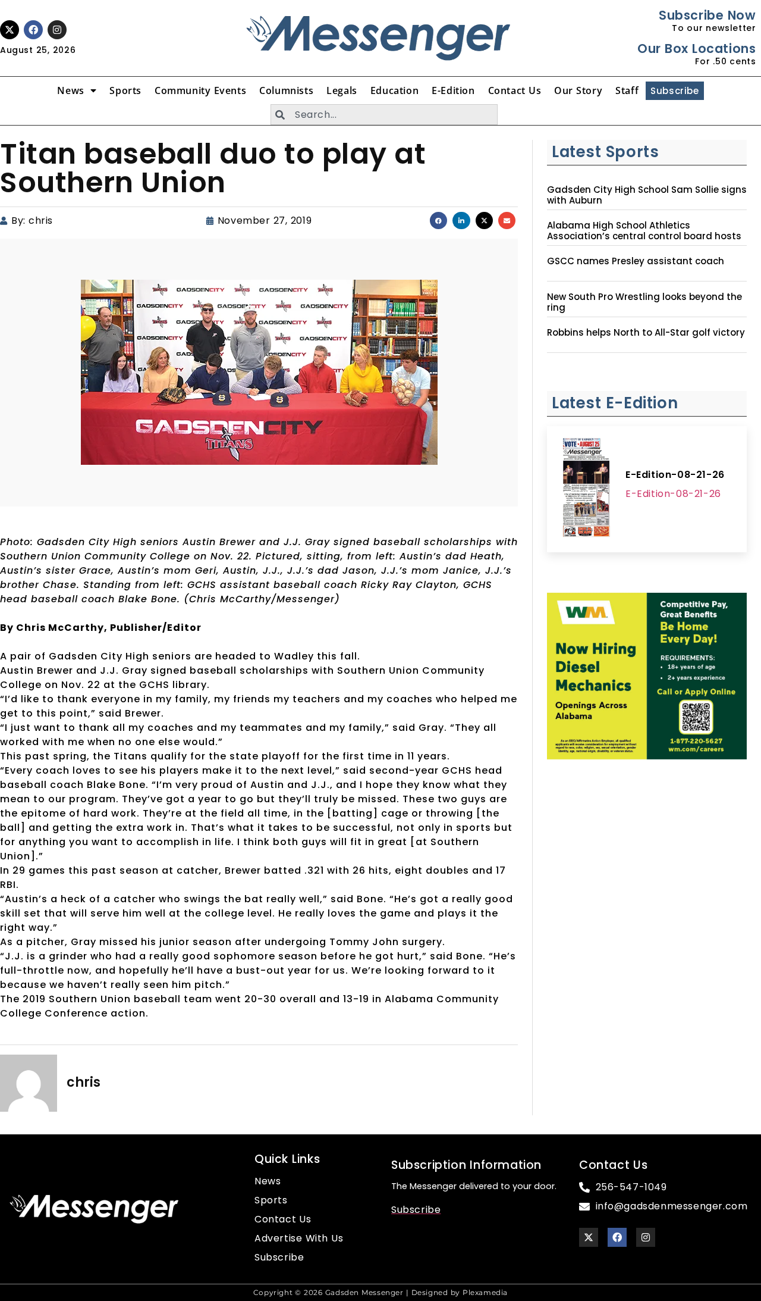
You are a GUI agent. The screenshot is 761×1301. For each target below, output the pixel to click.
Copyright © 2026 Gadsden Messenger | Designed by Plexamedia (380, 1292)
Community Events (200, 90)
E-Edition (453, 90)
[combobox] (384, 114)
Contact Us (515, 90)
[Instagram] (57, 29)
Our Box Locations (696, 48)
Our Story (578, 90)
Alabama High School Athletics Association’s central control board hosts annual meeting (644, 236)
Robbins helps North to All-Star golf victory (646, 332)
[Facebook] (33, 29)
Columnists (286, 90)
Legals (341, 90)
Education (394, 90)
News (70, 90)
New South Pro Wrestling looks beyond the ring (644, 302)
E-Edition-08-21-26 (675, 474)
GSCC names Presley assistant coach (635, 261)
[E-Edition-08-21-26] (586, 489)
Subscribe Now (707, 15)
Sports (125, 90)
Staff (627, 90)
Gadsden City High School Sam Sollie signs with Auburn (647, 195)
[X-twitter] (9, 29)
